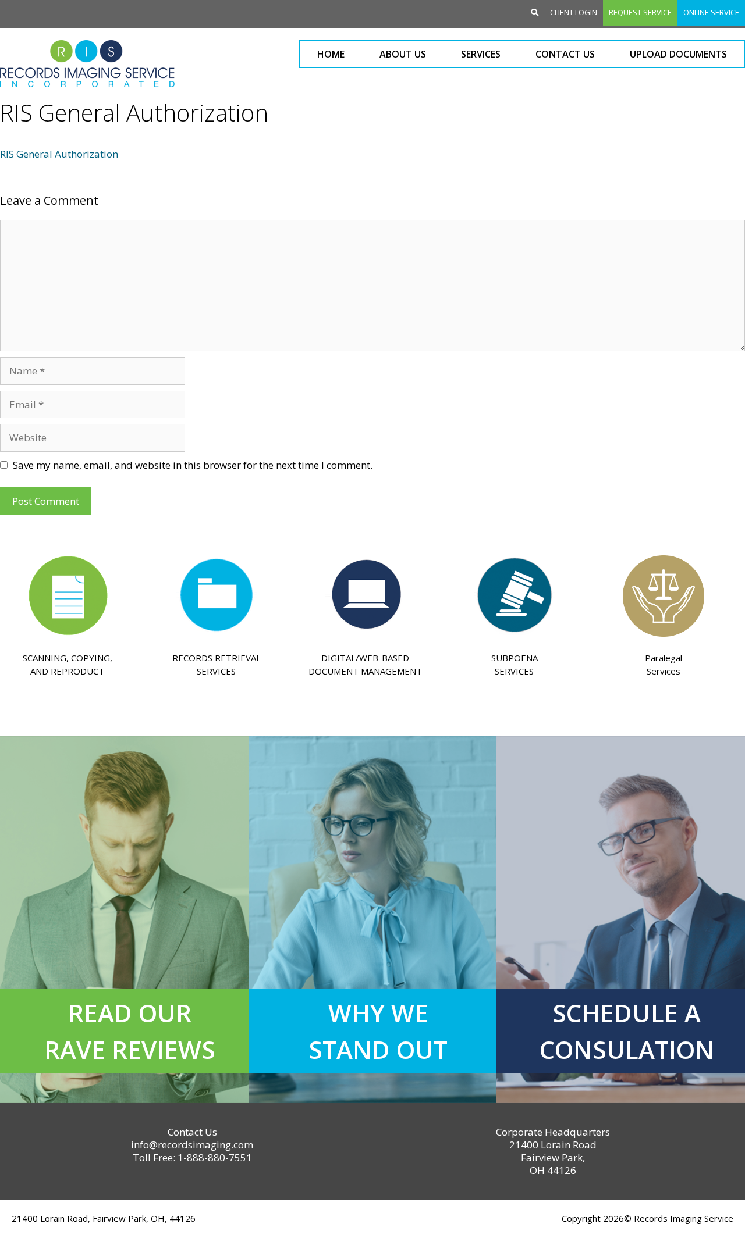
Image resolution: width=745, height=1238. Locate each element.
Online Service (711, 12)
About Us (402, 54)
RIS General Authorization (59, 153)
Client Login (573, 12)
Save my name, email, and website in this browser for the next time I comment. (192, 465)
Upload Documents (678, 54)
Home (331, 54)
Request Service (640, 12)
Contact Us (565, 54)
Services (481, 54)
